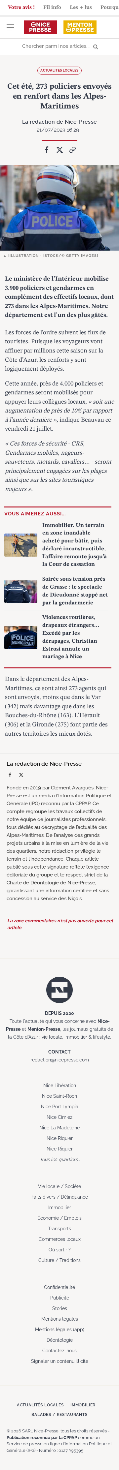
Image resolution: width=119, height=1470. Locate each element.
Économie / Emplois (59, 1218)
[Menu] (10, 30)
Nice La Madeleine (59, 1127)
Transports (59, 1228)
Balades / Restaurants (59, 1414)
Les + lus (81, 7)
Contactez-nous (59, 1350)
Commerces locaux (60, 1239)
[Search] (59, 46)
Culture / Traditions (59, 1260)
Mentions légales (59, 1319)
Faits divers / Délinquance (59, 1197)
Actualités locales (59, 70)
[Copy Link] (72, 149)
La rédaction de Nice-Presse (59, 122)
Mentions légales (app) (59, 1329)
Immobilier (59, 1207)
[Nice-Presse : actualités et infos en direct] (40, 27)
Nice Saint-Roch (59, 1096)
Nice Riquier (60, 1138)
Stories (59, 1308)
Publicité (59, 1298)
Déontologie (60, 1340)
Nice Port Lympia (59, 1106)
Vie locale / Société (59, 1186)
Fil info (52, 7)
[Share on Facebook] (47, 149)
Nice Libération (59, 1085)
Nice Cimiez (59, 1117)
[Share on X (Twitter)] (59, 149)
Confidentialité (59, 1287)
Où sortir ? (60, 1249)
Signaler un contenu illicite (59, 1361)
